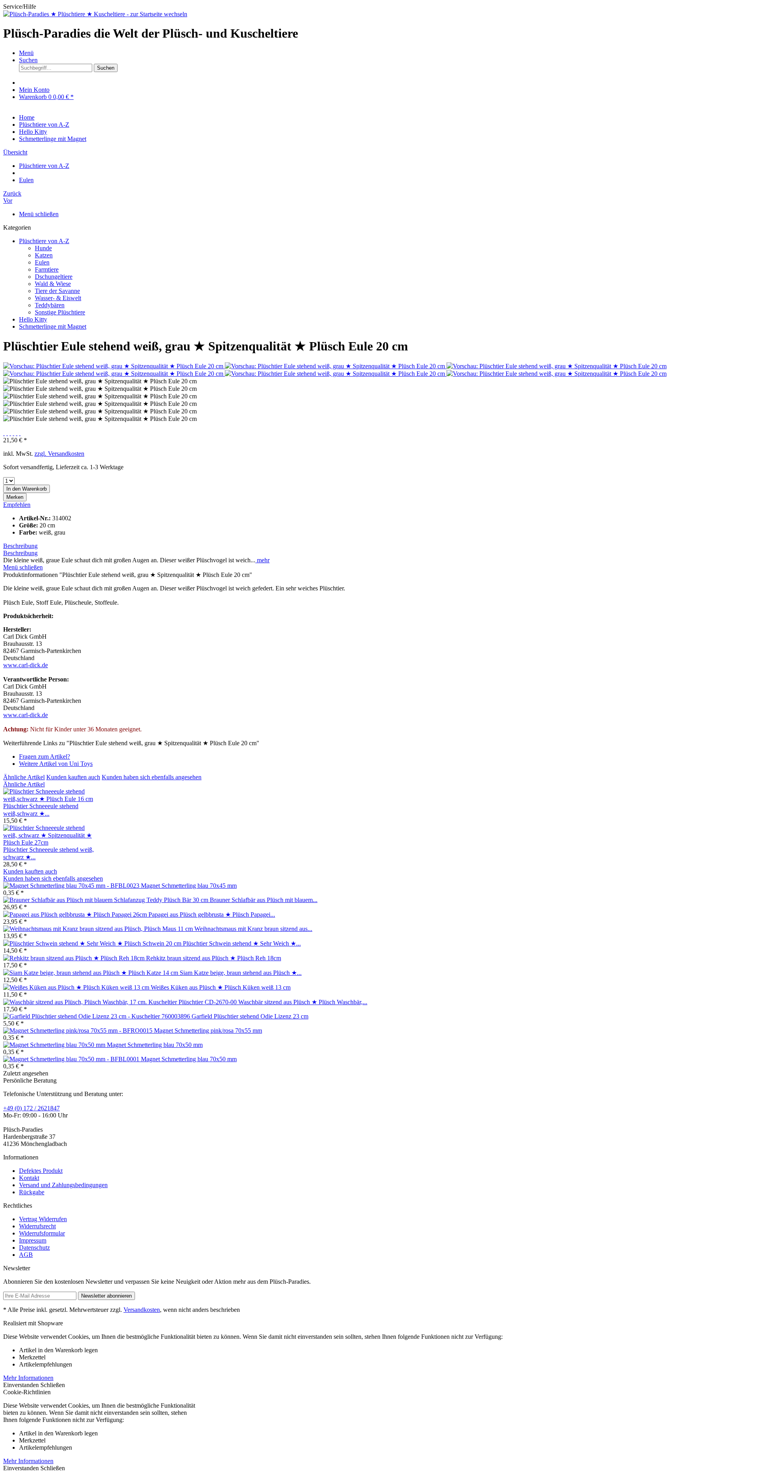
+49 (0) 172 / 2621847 (31, 1108)
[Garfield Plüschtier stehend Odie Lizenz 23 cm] (97, 1016)
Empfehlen (16, 504)
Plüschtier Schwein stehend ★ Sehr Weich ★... (242, 943)
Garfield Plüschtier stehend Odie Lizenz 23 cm (250, 1016)
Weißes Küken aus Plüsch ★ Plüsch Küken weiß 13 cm (221, 987)
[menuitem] (388, 53)
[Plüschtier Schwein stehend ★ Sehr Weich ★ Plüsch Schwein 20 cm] (93, 943)
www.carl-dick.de (25, 665)
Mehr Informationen (28, 1377)
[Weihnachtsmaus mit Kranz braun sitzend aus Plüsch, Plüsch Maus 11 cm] (98, 928)
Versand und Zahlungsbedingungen (63, 1185)
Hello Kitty (33, 319)
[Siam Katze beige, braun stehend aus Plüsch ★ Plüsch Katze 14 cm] (91, 972)
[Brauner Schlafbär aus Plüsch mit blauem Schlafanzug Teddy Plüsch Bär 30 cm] (106, 899)
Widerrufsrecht (37, 1226)
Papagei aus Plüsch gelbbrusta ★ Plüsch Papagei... (211, 914)
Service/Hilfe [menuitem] (19, 6)
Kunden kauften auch (73, 777)
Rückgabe (31, 1192)
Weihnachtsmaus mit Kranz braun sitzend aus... (253, 928)
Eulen (42, 262)
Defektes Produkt (41, 1170)
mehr (262, 560)
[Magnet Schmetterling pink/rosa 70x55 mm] (78, 1030)
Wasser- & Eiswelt (58, 298)
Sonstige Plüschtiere (60, 312)
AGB (26, 1254)
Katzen (44, 255)
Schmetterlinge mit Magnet (52, 326)
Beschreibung (20, 545)
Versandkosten (142, 1309)
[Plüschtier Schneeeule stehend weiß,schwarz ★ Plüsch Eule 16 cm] (50, 799)
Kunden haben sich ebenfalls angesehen (151, 777)
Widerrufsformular (42, 1233)
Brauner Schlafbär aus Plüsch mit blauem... (263, 899)
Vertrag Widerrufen (43, 1219)
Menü (26, 52)
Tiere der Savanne (57, 290)
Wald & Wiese (53, 283)
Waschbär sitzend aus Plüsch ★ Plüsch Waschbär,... (302, 1002)
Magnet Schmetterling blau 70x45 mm (189, 885)
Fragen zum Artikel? (44, 756)
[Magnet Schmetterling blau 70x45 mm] (72, 885)
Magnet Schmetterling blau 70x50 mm (155, 1044)
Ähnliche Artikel (24, 777)
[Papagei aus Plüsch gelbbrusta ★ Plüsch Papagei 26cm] (75, 914)
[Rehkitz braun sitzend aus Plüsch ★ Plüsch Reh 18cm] (74, 958)
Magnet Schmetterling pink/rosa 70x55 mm (208, 1030)
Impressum (32, 1240)
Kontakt (29, 1177)
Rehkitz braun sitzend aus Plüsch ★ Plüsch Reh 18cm (213, 958)
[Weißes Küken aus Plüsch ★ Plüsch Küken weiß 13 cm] (77, 987)
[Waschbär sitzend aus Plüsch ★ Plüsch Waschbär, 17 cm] (120, 1002)
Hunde (43, 248)
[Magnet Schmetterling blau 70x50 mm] (55, 1044)
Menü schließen (39, 214)
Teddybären (50, 305)
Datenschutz (34, 1247)
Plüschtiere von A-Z (44, 241)
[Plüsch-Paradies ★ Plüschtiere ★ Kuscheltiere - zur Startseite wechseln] (95, 14)
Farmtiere (47, 269)
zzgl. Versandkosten (59, 453)
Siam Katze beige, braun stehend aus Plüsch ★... (241, 972)
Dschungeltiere (53, 276)
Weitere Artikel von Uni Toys (56, 763)
